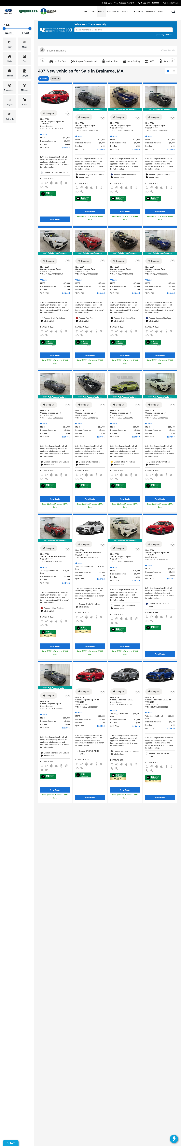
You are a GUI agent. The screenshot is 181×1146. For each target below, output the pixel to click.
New (100, 11)
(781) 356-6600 (153, 2)
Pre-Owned (111, 11)
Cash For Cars (89, 11)
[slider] (4, 28)
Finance (149, 11)
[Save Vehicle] (67, 113)
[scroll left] (42, 61)
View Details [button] (55, 219)
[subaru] (8, 11)
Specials (137, 11)
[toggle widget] (174, 1139)
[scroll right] (172, 61)
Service (125, 11)
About (160, 11)
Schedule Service (172, 2)
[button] (173, 11)
